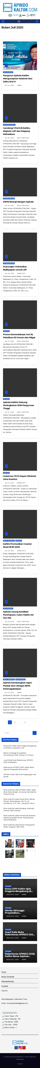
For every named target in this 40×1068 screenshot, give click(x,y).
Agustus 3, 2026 (12, 959)
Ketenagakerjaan (9, 198)
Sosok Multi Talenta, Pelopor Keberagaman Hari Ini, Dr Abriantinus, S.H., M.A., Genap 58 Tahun (19, 801)
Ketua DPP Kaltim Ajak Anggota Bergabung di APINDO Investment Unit (19, 891)
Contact (20, 1064)
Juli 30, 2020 (9, 85)
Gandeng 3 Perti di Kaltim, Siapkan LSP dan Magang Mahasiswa (16, 131)
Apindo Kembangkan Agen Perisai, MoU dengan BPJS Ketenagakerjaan (17, 685)
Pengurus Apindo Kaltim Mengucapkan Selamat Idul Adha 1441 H (17, 78)
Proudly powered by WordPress (13, 1056)
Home (3, 972)
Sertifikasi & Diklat (9, 124)
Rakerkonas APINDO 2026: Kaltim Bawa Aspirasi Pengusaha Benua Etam (20, 956)
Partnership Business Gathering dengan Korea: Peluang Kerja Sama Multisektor (19, 818)
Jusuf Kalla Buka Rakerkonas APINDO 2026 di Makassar (19, 934)
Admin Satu (21, 273)
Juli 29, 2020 (9, 273)
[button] (34, 21)
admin (19, 85)
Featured (6, 399)
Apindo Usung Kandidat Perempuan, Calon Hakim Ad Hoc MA (18, 614)
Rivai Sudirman (9, 825)
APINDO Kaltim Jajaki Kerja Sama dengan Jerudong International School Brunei (19, 792)
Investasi (6, 331)
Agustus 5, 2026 (12, 894)
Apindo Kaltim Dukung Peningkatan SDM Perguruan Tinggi (18, 405)
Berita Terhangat (9, 540)
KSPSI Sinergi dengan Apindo (18, 201)
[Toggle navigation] (19, 21)
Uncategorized (8, 72)
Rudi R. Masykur (23, 138)
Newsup (31, 1056)
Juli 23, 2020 (9, 621)
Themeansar (20, 1059)
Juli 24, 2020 (9, 550)
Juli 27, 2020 (9, 341)
